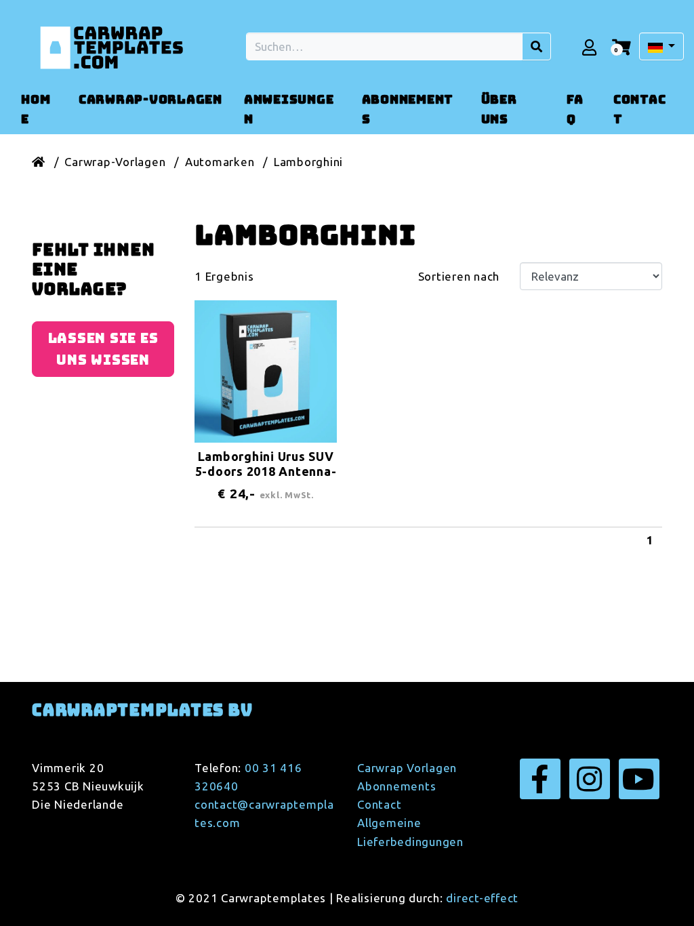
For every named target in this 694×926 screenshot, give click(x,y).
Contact (379, 804)
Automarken (220, 161)
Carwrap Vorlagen (407, 767)
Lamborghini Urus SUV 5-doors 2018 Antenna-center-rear (266, 470)
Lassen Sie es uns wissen (103, 349)
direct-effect (482, 897)
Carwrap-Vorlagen (114, 161)
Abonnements (396, 786)
